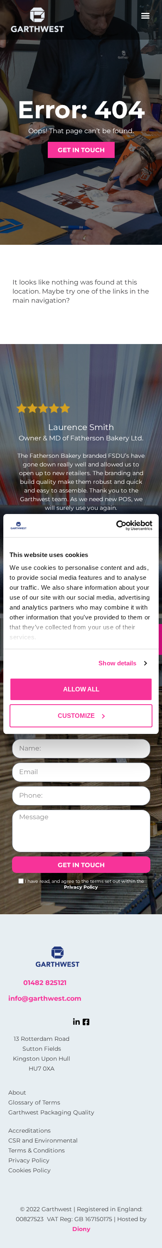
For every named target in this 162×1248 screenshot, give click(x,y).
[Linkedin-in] (76, 1022)
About (17, 1092)
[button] (145, 15)
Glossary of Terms (34, 1102)
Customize (76, 715)
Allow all (81, 689)
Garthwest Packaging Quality (51, 1112)
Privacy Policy (81, 887)
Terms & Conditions (36, 1150)
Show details (117, 663)
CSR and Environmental (43, 1140)
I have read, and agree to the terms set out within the (84, 884)
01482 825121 (44, 983)
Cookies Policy (29, 1170)
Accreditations (29, 1130)
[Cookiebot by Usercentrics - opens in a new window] (116, 525)
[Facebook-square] (86, 1022)
